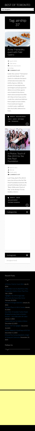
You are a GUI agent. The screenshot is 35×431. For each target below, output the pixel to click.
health (10, 119)
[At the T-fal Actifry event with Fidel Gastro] (27, 124)
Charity (11, 238)
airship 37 (12, 116)
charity (11, 172)
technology (11, 68)
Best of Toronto (17, 5)
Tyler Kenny (13, 63)
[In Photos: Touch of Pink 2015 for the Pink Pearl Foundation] (27, 205)
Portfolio (11, 244)
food (15, 65)
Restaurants (14, 229)
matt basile (21, 119)
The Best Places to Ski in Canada (15, 307)
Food (10, 226)
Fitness (12, 223)
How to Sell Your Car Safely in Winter (16, 321)
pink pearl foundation (14, 202)
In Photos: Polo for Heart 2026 (14, 284)
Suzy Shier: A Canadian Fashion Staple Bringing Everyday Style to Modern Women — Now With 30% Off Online (16, 314)
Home (11, 217)
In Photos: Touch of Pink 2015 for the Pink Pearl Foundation (16, 157)
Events (11, 65)
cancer (18, 197)
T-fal (9, 121)
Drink (12, 232)
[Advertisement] (17, 372)
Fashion (11, 235)
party (15, 172)
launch (19, 65)
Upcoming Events (14, 241)
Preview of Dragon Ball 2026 (13, 302)
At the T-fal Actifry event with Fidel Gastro (16, 52)
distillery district (21, 116)
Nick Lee (12, 170)
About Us (11, 247)
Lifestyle (11, 220)
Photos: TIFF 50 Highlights (13, 326)
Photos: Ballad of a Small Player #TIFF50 (17, 330)
